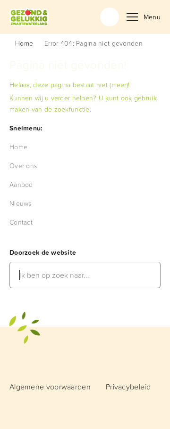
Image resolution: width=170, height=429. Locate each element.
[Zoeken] (109, 17)
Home (24, 43)
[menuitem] (18, 146)
